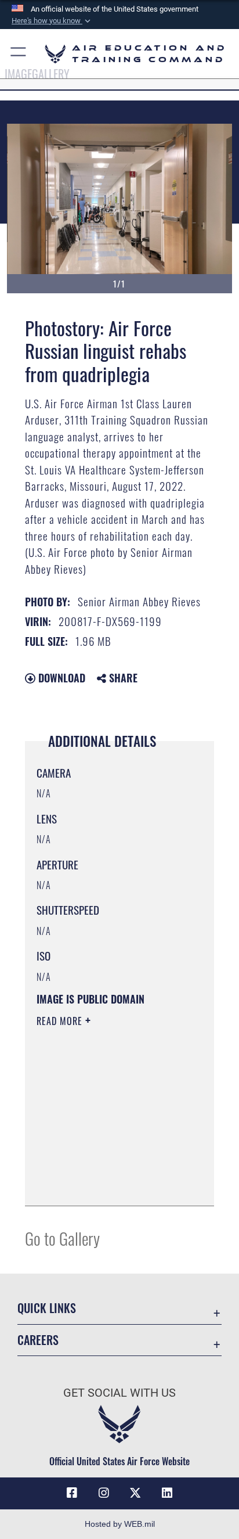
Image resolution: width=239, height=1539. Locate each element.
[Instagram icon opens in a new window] (104, 1493)
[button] (52, 21)
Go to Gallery (62, 1237)
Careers (38, 1340)
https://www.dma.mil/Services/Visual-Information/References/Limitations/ (107, 1184)
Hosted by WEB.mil (120, 1524)
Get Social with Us (119, 1393)
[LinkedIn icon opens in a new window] (167, 1493)
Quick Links (46, 1308)
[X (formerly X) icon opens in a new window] (135, 1493)
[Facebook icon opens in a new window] (72, 1493)
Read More (61, 1021)
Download (60, 677)
